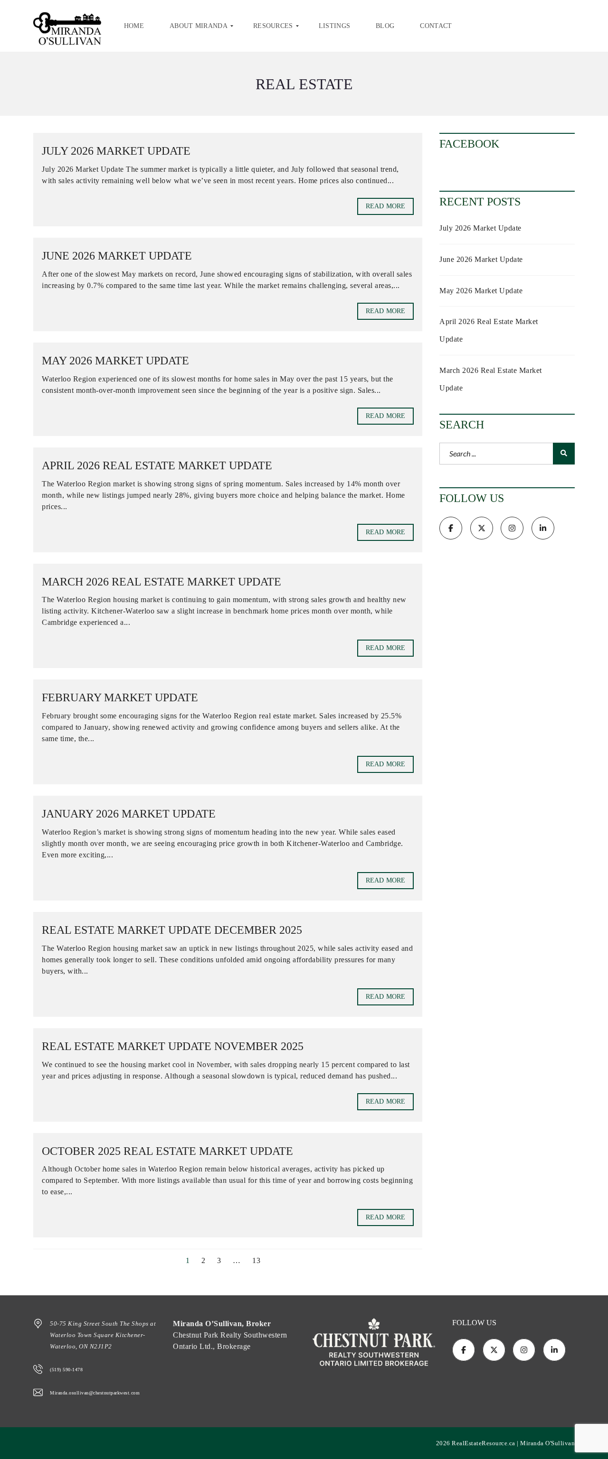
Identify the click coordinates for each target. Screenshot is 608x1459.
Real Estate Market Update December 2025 (172, 930)
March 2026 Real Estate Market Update (161, 582)
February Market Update (120, 697)
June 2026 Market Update (117, 256)
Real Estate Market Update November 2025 (173, 1046)
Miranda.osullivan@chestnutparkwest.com (95, 1392)
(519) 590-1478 (66, 1369)
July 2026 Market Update (116, 151)
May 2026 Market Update (115, 360)
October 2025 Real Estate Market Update (167, 1151)
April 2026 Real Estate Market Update (157, 465)
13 (256, 1260)
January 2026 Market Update (129, 814)
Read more (385, 206)
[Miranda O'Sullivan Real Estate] (67, 26)
